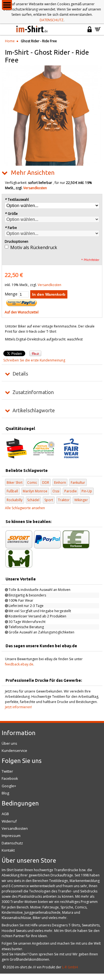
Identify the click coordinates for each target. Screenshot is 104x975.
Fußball (12, 491)
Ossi (55, 491)
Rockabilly (14, 500)
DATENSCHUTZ (52, 20)
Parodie (70, 491)
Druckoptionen (16, 241)
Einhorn (60, 482)
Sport (48, 500)
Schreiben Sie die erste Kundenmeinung (34, 360)
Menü (7, 5)
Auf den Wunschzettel (22, 312)
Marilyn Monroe (35, 491)
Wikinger (81, 500)
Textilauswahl (17, 199)
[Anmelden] (89, 31)
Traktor (64, 500)
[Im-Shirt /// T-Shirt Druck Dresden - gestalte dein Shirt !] (32, 30)
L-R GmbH (70, 967)
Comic (32, 482)
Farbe (11, 227)
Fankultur (78, 482)
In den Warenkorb (48, 294)
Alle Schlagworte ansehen (25, 508)
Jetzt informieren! (18, 707)
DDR (45, 482)
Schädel (33, 500)
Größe (11, 213)
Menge (11, 294)
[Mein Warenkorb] (97, 31)
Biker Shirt (14, 482)
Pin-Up (87, 491)
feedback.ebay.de (19, 664)
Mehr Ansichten (33, 172)
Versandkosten (35, 188)
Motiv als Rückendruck (33, 247)
